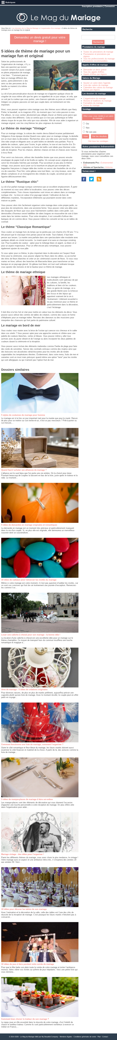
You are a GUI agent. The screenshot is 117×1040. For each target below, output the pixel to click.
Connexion (110, 6)
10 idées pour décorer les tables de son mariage (24, 909)
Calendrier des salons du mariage (98, 87)
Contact (105, 1037)
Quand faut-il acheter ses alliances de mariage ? (24, 470)
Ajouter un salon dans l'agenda (96, 83)
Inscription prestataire (92, 6)
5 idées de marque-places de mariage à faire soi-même (27, 799)
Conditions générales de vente (85, 1037)
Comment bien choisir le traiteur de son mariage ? (25, 1019)
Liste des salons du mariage (95, 85)
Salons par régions (91, 90)
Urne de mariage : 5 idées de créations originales (24, 689)
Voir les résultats (99, 136)
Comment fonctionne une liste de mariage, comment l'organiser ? (32, 744)
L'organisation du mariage (94, 98)
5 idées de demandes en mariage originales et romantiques (29, 525)
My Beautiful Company (50, 1037)
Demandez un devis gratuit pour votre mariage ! (39, 39)
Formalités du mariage (93, 103)
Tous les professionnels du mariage (99, 59)
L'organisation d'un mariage (50, 28)
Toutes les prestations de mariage (98, 52)
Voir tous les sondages (98, 141)
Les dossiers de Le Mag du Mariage (25, 28)
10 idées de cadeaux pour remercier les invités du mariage (28, 580)
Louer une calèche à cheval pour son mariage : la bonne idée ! (30, 635)
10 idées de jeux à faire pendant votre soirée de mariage (27, 964)
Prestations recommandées (95, 61)
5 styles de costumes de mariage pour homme (23, 415)
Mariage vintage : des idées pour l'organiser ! (22, 854)
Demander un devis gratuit (94, 69)
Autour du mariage (91, 105)
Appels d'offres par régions (95, 74)
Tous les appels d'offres (93, 72)
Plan (99, 1037)
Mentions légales (66, 1037)
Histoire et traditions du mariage (97, 101)
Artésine (109, 167)
